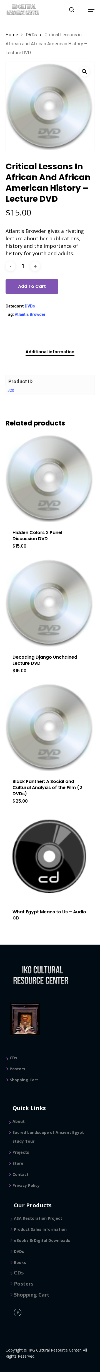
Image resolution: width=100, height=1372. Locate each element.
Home (12, 34)
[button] (84, 72)
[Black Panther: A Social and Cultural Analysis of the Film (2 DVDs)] (50, 726)
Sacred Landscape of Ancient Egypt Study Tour (48, 1137)
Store (17, 1163)
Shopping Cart (24, 1079)
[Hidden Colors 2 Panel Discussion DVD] (50, 477)
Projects (20, 1152)
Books (20, 1262)
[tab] (50, 352)
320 (11, 390)
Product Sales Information (40, 1229)
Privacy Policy (26, 1185)
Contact (20, 1174)
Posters (17, 1068)
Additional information (50, 351)
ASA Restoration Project (38, 1218)
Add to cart (32, 286)
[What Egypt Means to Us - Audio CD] (50, 857)
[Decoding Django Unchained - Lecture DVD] (50, 602)
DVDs (31, 34)
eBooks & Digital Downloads (42, 1240)
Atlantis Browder (30, 314)
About (18, 1121)
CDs (13, 1057)
